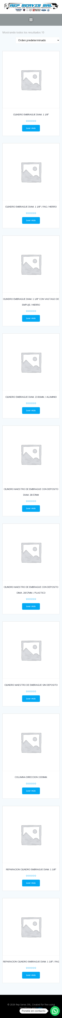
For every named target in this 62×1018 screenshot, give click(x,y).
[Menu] (31, 20)
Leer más (31, 128)
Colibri (39, 1008)
